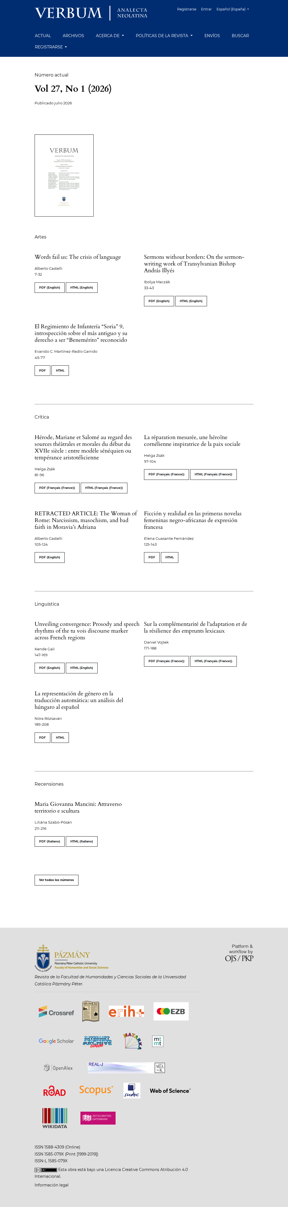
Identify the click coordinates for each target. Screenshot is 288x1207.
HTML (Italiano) (81, 841)
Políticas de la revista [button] (162, 35)
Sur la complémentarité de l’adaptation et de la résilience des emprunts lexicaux (195, 627)
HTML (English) (81, 287)
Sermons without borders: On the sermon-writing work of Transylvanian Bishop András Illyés (194, 263)
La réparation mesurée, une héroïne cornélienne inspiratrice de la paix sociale (192, 440)
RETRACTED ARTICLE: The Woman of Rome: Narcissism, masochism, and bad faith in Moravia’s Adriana (86, 520)
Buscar (240, 35)
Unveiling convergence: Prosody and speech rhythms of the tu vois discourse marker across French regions (87, 630)
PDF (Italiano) (49, 841)
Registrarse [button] (49, 47)
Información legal (52, 1185)
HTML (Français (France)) (104, 488)
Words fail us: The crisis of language (78, 257)
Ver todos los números (56, 880)
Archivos (73, 35)
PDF (42, 370)
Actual (43, 35)
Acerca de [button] (108, 35)
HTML (60, 370)
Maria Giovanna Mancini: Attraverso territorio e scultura (78, 807)
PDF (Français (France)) (57, 488)
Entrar (206, 9)
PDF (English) (49, 287)
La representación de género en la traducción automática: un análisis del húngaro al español (79, 700)
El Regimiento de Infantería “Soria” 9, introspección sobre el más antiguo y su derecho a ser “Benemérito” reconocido (81, 333)
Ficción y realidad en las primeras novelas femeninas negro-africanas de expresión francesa (193, 520)
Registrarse (186, 9)
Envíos (212, 35)
